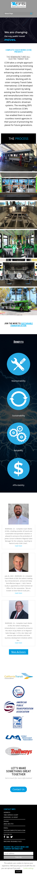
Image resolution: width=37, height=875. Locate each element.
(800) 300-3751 (9, 824)
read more (18, 546)
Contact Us (18, 789)
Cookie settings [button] (28, 868)
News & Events (18, 651)
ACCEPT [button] (18, 872)
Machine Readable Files (13, 841)
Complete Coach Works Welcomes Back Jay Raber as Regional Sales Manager (19, 609)
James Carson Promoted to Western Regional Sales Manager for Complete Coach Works (19, 513)
